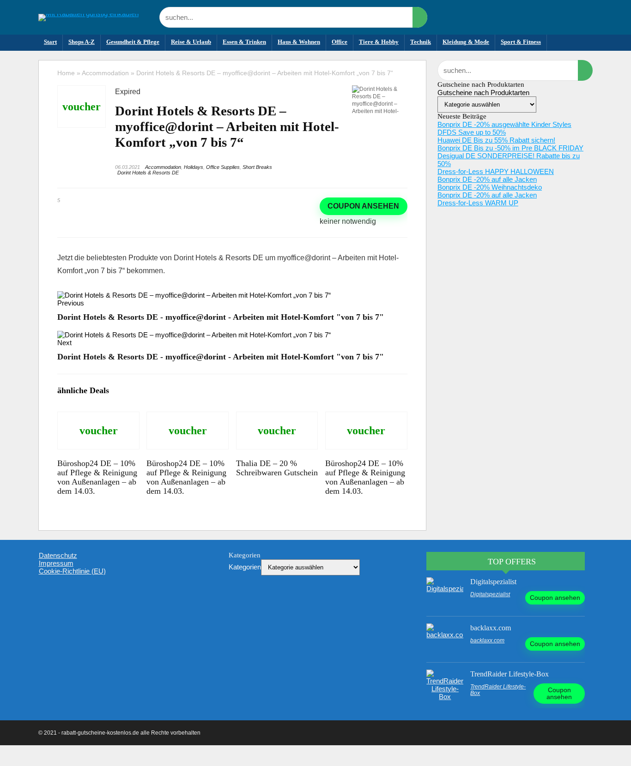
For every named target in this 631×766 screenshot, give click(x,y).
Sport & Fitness (521, 41)
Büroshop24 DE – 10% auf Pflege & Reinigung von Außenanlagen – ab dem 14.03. (97, 477)
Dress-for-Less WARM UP (477, 203)
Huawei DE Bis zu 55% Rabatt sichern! (496, 140)
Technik (420, 41)
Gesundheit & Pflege (132, 41)
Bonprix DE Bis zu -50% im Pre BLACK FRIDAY (510, 148)
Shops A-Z (81, 41)
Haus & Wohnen (299, 41)
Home (66, 73)
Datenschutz (58, 555)
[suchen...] (420, 17)
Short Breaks (257, 167)
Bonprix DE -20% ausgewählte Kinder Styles (504, 124)
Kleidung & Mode (466, 41)
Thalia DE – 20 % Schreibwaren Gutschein (277, 468)
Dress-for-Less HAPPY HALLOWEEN (495, 171)
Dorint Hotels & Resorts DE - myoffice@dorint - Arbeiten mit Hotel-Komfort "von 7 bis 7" (220, 317)
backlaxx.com (490, 628)
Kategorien (245, 567)
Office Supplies (223, 167)
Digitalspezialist (493, 582)
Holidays (193, 167)
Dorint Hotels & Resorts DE (148, 172)
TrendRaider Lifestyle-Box (509, 674)
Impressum (56, 563)
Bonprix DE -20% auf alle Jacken (487, 179)
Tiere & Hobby (379, 41)
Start (50, 41)
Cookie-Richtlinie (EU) (72, 571)
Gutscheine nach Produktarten (483, 92)
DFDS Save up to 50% (471, 132)
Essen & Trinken (244, 41)
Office (339, 41)
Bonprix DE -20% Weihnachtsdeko (489, 187)
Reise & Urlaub (191, 41)
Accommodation (105, 73)
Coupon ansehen (363, 206)
